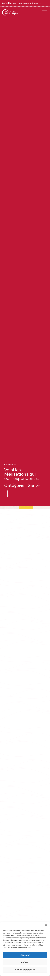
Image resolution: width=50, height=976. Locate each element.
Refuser (25, 962)
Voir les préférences (25, 969)
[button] (46, 925)
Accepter (25, 955)
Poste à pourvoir (21, 3)
